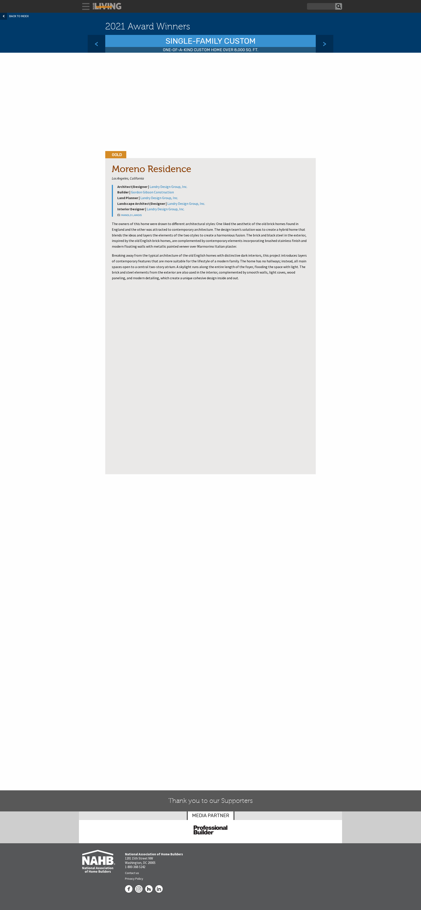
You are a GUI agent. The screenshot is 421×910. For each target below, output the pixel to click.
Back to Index (19, 16)
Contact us (132, 873)
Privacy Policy (134, 879)
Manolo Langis (131, 215)
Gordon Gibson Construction (152, 192)
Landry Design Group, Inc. (168, 186)
